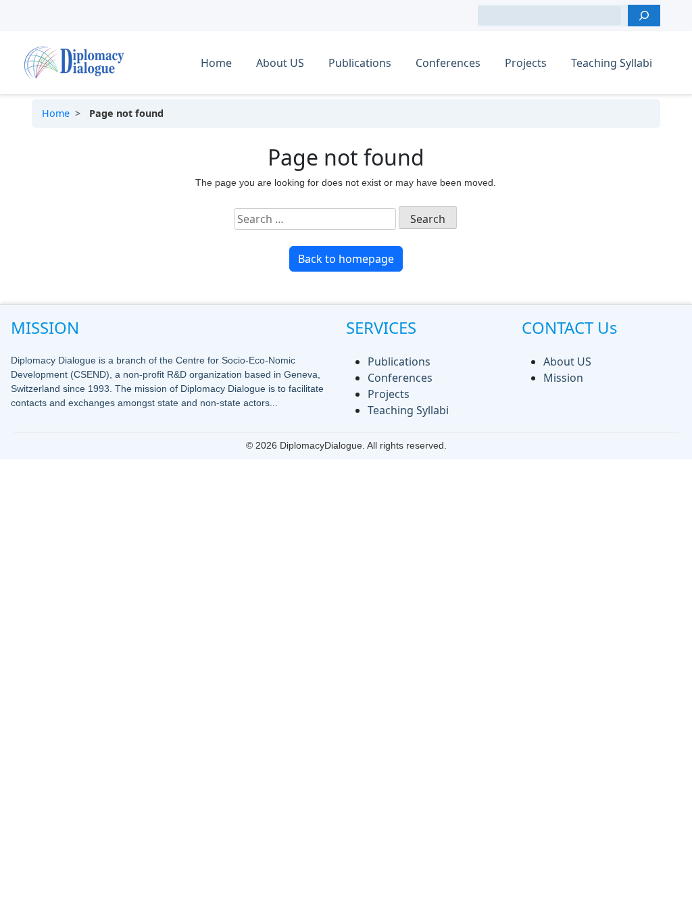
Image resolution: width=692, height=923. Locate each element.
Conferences (448, 62)
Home (216, 62)
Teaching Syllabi (611, 62)
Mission (563, 377)
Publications (359, 62)
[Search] (644, 15)
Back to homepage (346, 258)
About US (280, 62)
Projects (526, 62)
